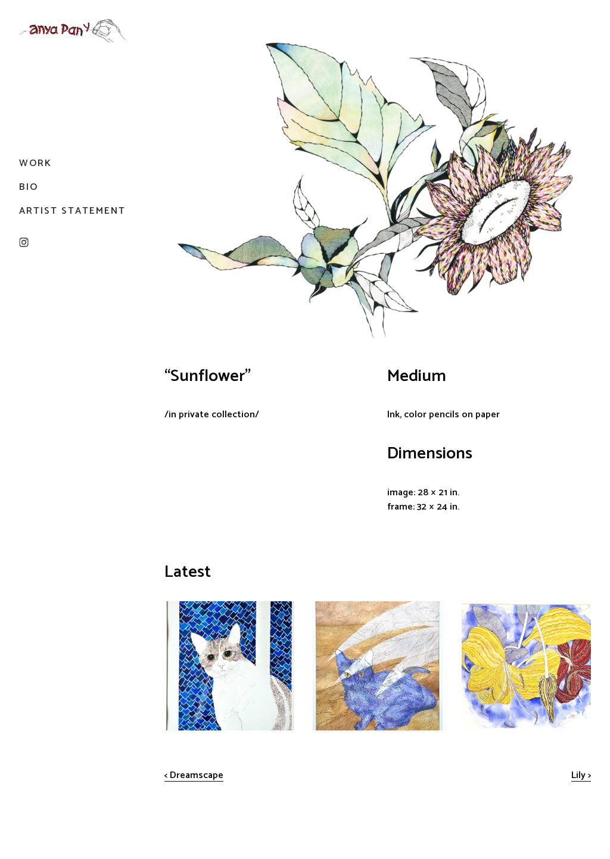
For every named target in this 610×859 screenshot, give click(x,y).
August (179, 608)
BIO (28, 187)
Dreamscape (196, 775)
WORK (35, 163)
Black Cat (332, 608)
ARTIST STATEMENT (72, 211)
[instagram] (24, 242)
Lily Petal (481, 608)
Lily (578, 775)
